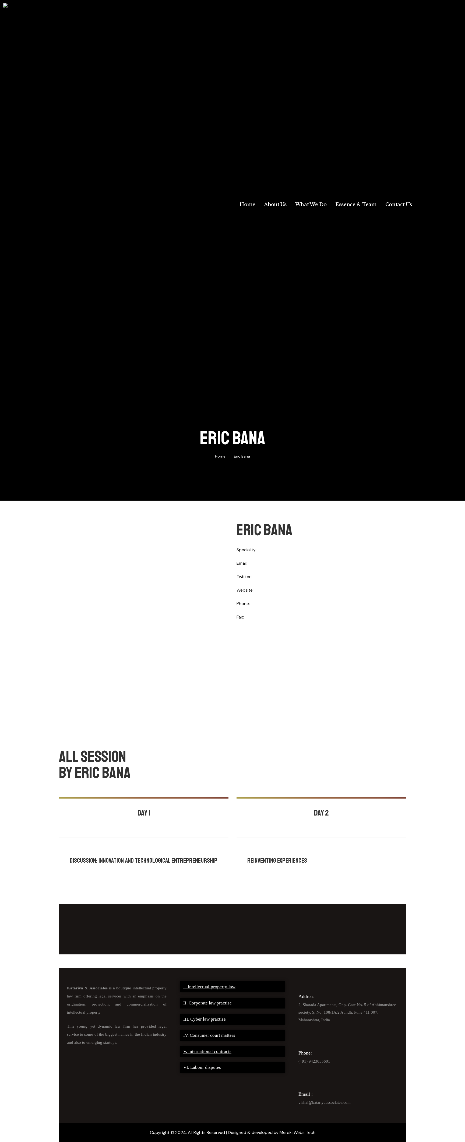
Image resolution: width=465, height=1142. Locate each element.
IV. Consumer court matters (209, 1035)
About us (275, 205)
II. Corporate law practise (207, 1003)
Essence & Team (356, 205)
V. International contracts (207, 1051)
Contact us (398, 205)
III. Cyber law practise (204, 1019)
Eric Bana (124, 850)
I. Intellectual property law (209, 986)
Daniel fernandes (329, 850)
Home (247, 205)
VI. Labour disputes (202, 1067)
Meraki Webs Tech (297, 1132)
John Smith (146, 850)
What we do (311, 205)
